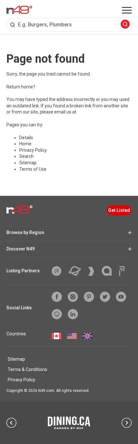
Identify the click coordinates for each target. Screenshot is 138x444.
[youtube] (121, 297)
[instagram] (72, 297)
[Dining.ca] (69, 422)
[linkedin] (72, 314)
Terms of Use (33, 169)
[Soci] (122, 271)
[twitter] (105, 297)
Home (25, 143)
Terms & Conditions (27, 369)
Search (26, 156)
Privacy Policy (33, 150)
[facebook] (56, 297)
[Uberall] (77, 271)
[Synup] (93, 271)
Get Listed (119, 210)
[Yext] (58, 271)
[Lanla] (109, 271)
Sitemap (28, 162)
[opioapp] (56, 314)
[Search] (125, 25)
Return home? (20, 86)
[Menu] (127, 10)
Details (26, 137)
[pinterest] (88, 297)
